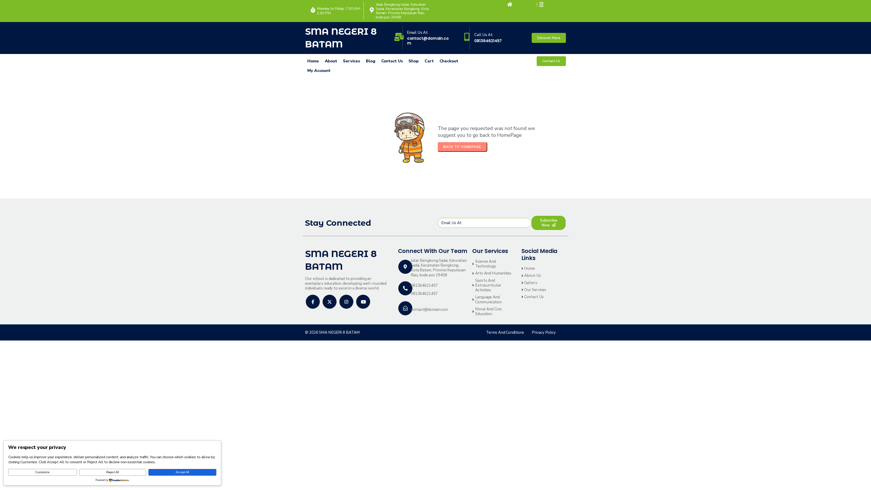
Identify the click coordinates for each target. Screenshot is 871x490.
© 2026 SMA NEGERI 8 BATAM (332, 332)
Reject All (112, 472)
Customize (42, 472)
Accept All (182, 472)
